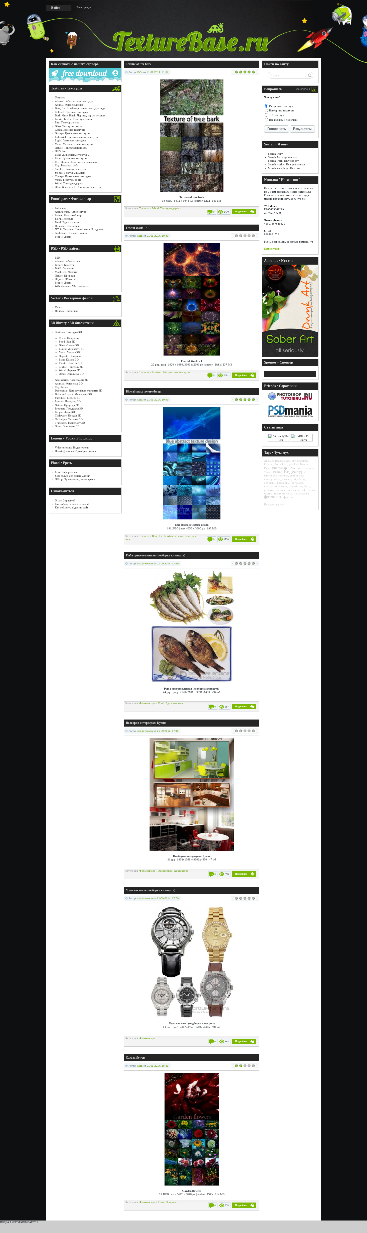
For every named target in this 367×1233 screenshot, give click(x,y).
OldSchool (61, 151)
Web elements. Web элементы (72, 286)
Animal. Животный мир (69, 104)
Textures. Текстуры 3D (68, 332)
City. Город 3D (63, 387)
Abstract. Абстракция (67, 261)
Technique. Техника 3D (69, 419)
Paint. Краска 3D (69, 359)
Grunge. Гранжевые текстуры (72, 133)
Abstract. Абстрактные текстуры (74, 101)
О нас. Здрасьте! (65, 500)
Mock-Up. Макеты (66, 271)
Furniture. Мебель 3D (67, 397)
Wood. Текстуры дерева (69, 183)
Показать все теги (274, 504)
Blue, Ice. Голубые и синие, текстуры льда (80, 108)
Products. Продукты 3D (69, 408)
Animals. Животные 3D (69, 383)
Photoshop (279, 468)
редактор (269, 489)
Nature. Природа (65, 275)
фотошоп (272, 496)
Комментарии (272, 248)
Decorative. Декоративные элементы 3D (78, 390)
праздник (282, 482)
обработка (299, 479)
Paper (267, 467)
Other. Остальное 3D (67, 426)
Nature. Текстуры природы (71, 147)
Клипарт (286, 479)
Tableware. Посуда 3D (68, 415)
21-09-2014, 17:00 (168, 898)
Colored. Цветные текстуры (71, 111)
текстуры (279, 493)
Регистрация (83, 7)
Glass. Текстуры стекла (68, 126)
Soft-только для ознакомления (72, 475)
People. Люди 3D (65, 412)
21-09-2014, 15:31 (158, 1065)
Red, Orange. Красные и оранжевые (76, 161)
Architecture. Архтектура (173, 870)
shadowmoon (145, 563)
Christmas (302, 460)
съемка (268, 493)
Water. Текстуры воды (68, 179)
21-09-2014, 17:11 (168, 731)
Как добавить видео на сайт (71, 507)
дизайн (294, 475)
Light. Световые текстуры (70, 140)
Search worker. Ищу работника (286, 164)
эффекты (287, 497)
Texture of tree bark (138, 64)
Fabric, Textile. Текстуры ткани (73, 118)
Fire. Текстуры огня (67, 122)
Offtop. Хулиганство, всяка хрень (75, 479)
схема (311, 489)
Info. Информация (66, 472)
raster (300, 467)
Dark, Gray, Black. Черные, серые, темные (80, 115)
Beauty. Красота (64, 264)
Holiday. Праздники (66, 310)
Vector (58, 307)
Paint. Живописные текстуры (72, 154)
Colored (268, 464)
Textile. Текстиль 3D (71, 366)
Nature (304, 464)
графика (283, 475)
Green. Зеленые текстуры (70, 129)
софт (303, 489)
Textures (60, 97)
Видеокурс (295, 471)
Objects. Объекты (65, 279)
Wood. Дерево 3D (69, 370)
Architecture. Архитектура (70, 211)
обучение (270, 482)
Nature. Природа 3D (67, 405)
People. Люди (63, 236)
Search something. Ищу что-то (286, 167)
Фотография (301, 493)
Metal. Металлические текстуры (74, 143)
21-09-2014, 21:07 (158, 72)
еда (301, 475)
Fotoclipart (61, 207)
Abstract (269, 460)
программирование (275, 486)
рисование (293, 489)
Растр (307, 486)
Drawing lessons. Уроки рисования (75, 450)
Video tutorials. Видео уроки (72, 447)
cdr (294, 460)
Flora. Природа (64, 218)
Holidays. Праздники (67, 225)
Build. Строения (64, 268)
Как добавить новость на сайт (73, 503)
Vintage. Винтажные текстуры (73, 176)
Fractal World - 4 (137, 228)
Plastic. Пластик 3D (70, 363)
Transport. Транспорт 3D (70, 422)
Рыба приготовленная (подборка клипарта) (155, 555)
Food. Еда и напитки (67, 222)
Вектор (277, 472)
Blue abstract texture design (144, 391)
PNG (291, 468)
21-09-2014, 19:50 (158, 235)
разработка (295, 486)
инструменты (272, 479)
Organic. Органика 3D (72, 356)
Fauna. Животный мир (68, 215)
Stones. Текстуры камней (70, 172)
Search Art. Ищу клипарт (282, 157)
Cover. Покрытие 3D (71, 338)
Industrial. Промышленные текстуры (76, 136)
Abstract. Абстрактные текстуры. (171, 372)
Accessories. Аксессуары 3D (71, 379)
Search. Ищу (275, 153)
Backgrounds (282, 460)
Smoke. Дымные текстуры (70, 168)
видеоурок (270, 475)
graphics (294, 464)
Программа (296, 482)
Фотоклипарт (147, 703)
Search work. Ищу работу (283, 160)
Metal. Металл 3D (69, 352)
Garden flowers (136, 1057)
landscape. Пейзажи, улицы (71, 232)
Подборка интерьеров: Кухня (146, 723)
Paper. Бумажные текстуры (71, 158)
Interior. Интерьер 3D (68, 401)
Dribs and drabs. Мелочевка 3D (73, 394)
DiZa (140, 72)
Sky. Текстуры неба (66, 165)
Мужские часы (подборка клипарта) (150, 890)
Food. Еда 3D (67, 341)
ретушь (281, 489)
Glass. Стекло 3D (69, 345)
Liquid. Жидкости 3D (71, 348)
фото (289, 493)
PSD (57, 257)
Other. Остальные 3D (71, 373)
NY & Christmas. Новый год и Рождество (79, 229)
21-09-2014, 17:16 (168, 563)
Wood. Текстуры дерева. (166, 208)
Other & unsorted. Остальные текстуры (78, 186)
